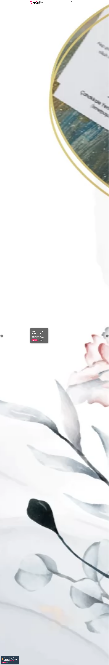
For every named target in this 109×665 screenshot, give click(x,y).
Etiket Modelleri (68, 1)
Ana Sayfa (48, 1)
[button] (107, 336)
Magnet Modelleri (58, 1)
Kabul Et (4, 662)
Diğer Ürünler (72, 1)
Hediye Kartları (64, 1)
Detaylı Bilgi (12, 660)
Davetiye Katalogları (53, 1)
